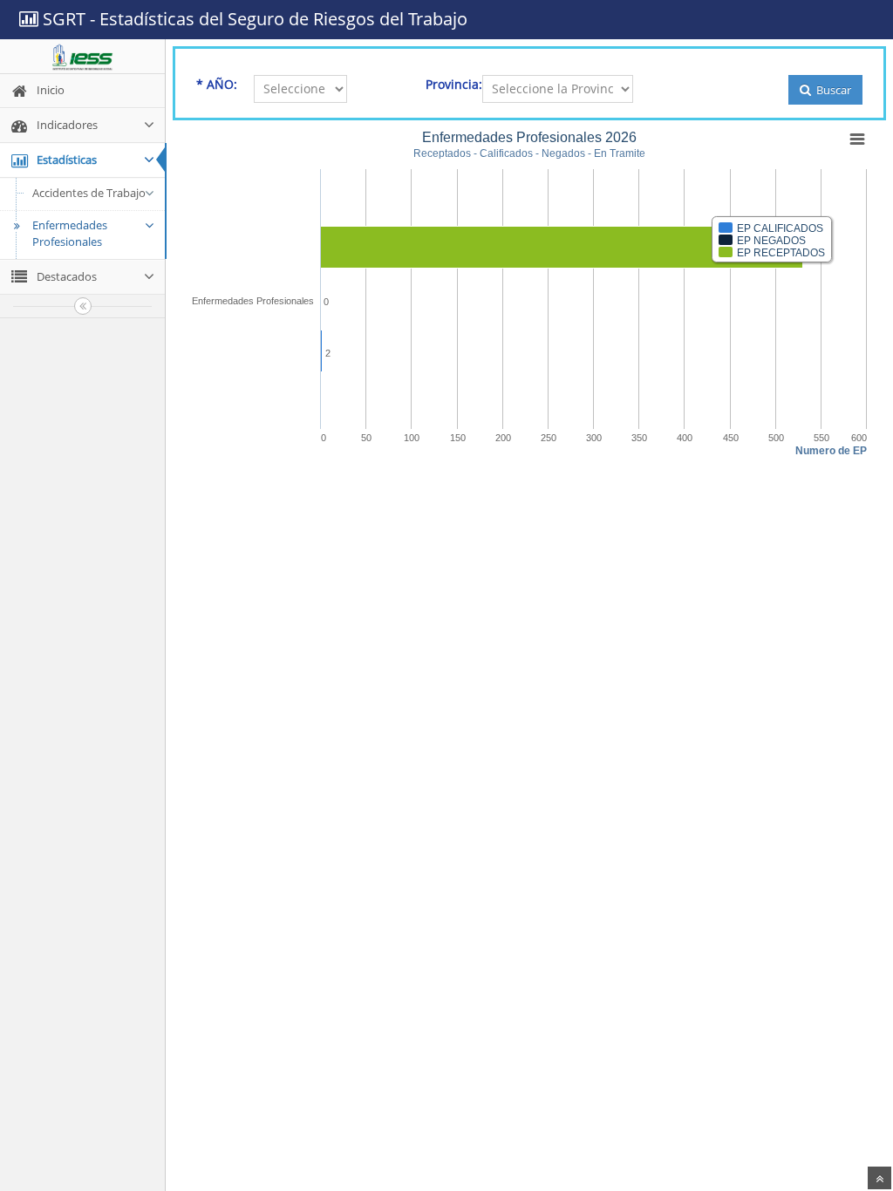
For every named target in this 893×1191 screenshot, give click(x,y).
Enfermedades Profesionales (69, 233)
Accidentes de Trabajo (89, 193)
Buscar (832, 90)
